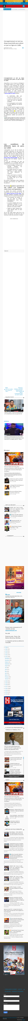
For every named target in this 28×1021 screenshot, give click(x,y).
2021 (6, 656)
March (6, 675)
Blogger (23, 1019)
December (7, 658)
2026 (6, 647)
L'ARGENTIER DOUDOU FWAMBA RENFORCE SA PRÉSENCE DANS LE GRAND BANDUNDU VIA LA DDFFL (16, 845)
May (6, 671)
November (7, 660)
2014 (6, 692)
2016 (6, 688)
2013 (6, 694)
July (6, 667)
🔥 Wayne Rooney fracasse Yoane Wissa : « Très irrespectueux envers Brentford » (17, 528)
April (6, 673)
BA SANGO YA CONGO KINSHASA (14, 2)
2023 (6, 652)
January (6, 678)
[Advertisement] (14, 26)
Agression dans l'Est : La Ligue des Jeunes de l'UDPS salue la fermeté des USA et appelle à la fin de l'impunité (13, 910)
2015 (6, 690)
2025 (6, 649)
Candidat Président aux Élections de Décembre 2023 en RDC (16, 765)
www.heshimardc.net (11, 630)
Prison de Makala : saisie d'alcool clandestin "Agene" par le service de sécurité (17, 817)
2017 (6, 686)
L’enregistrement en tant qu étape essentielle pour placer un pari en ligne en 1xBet (13, 43)
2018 (6, 684)
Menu (4, 1)
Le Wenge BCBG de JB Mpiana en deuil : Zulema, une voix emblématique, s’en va (17, 487)
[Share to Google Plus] (22, 434)
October (6, 662)
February (7, 676)
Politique (15, 48)
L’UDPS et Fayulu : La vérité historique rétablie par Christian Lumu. (16, 888)
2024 (6, 651)
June (6, 669)
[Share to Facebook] (19, 434)
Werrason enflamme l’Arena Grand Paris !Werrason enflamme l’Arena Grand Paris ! (16, 493)
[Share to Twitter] (20, 434)
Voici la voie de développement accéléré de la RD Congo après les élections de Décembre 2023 (12, 748)
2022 (6, 654)
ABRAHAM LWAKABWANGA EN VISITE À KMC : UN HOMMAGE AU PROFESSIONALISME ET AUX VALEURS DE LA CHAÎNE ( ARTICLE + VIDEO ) (14, 438)
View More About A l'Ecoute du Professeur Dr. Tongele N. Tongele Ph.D (14, 776)
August (6, 665)
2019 (6, 682)
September (7, 663)
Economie (6, 48)
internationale (11, 48)
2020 (6, 681)
